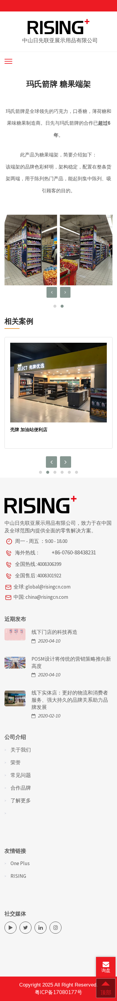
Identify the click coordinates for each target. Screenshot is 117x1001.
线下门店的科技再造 (54, 632)
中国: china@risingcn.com (41, 597)
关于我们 (20, 749)
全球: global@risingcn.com (42, 586)
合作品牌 (20, 787)
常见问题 (20, 775)
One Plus (20, 863)
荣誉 (15, 762)
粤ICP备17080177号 (58, 992)
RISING (18, 876)
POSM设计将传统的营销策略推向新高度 (71, 662)
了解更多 (20, 800)
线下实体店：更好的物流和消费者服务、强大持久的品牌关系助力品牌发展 (70, 700)
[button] (54, 306)
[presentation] (51, 292)
